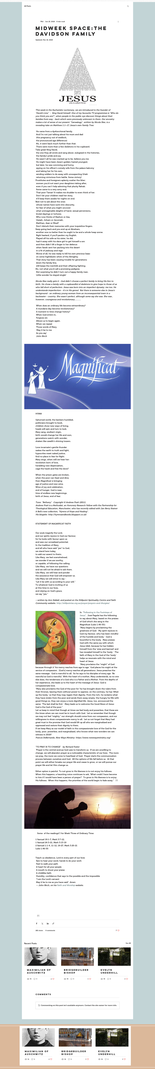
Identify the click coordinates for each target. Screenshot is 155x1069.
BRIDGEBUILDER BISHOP (76, 971)
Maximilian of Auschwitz (39, 971)
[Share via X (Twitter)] (42, 923)
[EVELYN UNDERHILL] (114, 956)
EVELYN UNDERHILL (109, 971)
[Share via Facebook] (37, 923)
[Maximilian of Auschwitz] (40, 956)
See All (128, 943)
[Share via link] (53, 923)
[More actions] (118, 21)
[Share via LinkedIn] (48, 923)
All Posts (27, 6)
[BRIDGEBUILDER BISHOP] (77, 956)
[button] (128, 6)
